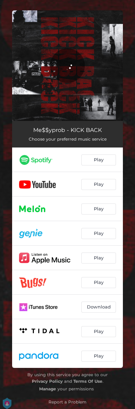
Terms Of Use (87, 381)
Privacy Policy (47, 381)
